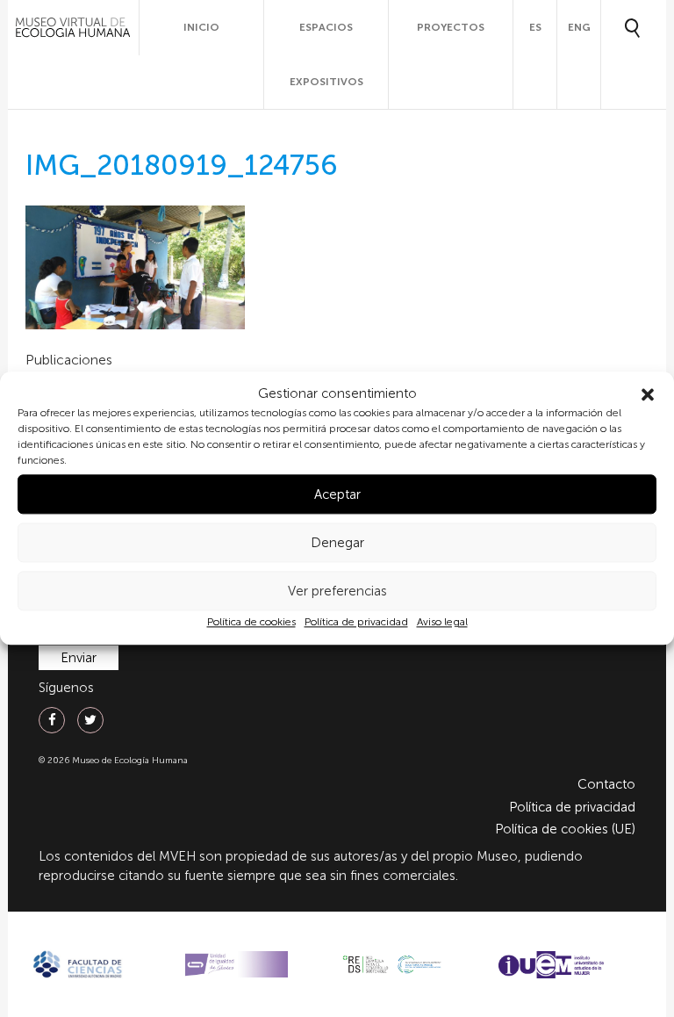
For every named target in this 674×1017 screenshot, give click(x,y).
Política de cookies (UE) (565, 829)
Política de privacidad (356, 623)
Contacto (606, 784)
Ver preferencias (337, 591)
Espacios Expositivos (326, 54)
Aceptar (337, 494)
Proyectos (450, 27)
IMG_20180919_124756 (181, 165)
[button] (647, 394)
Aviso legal (442, 623)
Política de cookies (251, 623)
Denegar (337, 543)
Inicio (201, 27)
